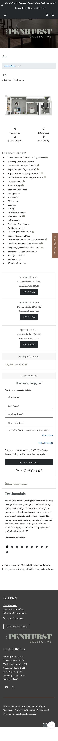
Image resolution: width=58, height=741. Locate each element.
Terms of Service (31, 453)
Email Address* (15, 414)
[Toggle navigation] (5, 15)
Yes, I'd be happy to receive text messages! (29, 430)
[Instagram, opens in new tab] (13, 688)
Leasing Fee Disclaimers (17, 626)
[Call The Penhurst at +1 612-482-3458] (53, 15)
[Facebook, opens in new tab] (6, 688)
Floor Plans (9, 65)
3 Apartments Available (16, 364)
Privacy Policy (12, 453)
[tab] (7, 546)
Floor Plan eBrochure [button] (17, 483)
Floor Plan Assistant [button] (55, 247)
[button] (29, 5)
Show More (47, 435)
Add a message (45, 442)
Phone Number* (16, 422)
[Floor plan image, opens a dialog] (29, 106)
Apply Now (30, 291)
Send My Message (29, 462)
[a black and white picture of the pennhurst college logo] (29, 33)
